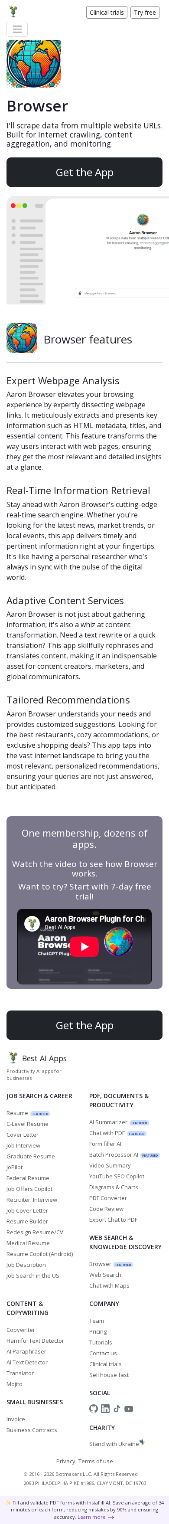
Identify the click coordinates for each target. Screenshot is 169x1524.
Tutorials (100, 1342)
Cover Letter (22, 1134)
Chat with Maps (109, 1285)
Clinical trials (107, 12)
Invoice (15, 1419)
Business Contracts (31, 1430)
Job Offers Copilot (29, 1189)
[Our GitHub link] (93, 1408)
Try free (145, 12)
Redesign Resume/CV (34, 1232)
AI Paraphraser (26, 1351)
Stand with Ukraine (114, 1444)
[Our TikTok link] (117, 1408)
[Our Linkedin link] (105, 1408)
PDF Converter (108, 1198)
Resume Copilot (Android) (39, 1254)
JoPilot (14, 1167)
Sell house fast (109, 1375)
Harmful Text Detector (35, 1340)
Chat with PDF (117, 1133)
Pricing (98, 1331)
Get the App (85, 172)
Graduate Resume (30, 1156)
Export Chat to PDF (113, 1219)
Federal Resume (27, 1178)
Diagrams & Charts (113, 1187)
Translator (20, 1373)
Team (96, 1321)
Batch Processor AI (123, 1154)
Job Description (26, 1265)
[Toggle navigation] (17, 29)
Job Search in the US (32, 1275)
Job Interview (23, 1145)
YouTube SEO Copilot (116, 1176)
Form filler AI (105, 1144)
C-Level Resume (27, 1124)
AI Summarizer (118, 1122)
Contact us (103, 1353)
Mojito (14, 1384)
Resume (27, 1113)
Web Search (105, 1275)
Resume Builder (27, 1221)
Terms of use (95, 1461)
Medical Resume (28, 1243)
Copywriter (20, 1330)
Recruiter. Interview (31, 1200)
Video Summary (110, 1165)
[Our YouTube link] (128, 1408)
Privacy (65, 1461)
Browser (110, 1264)
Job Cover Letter (27, 1210)
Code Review (106, 1209)
